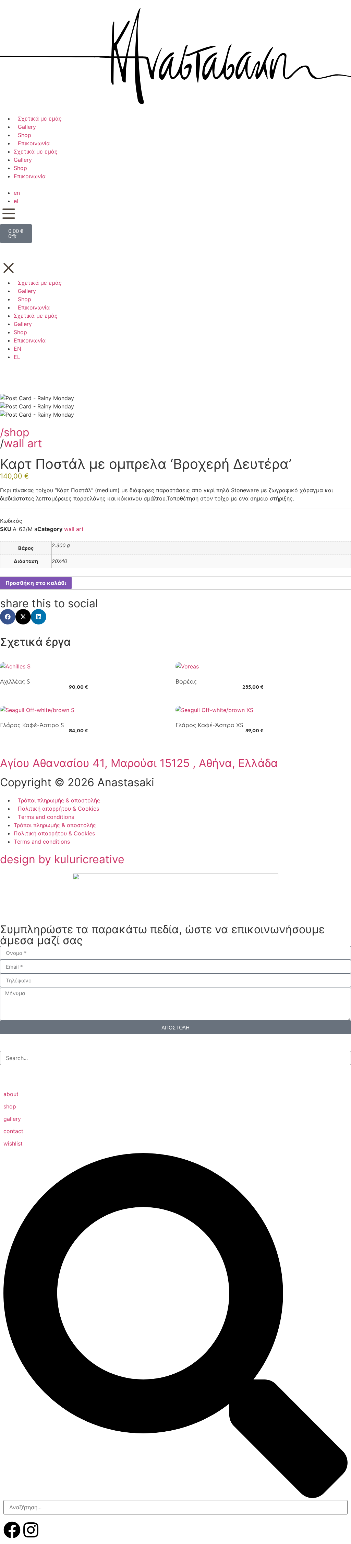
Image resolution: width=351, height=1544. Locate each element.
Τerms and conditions (46, 816)
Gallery (27, 126)
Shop (24, 135)
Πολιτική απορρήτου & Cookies (58, 808)
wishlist (13, 1143)
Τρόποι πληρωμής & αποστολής (59, 800)
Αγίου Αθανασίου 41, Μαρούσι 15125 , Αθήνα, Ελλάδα (139, 763)
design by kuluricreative (62, 859)
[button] (7, 616)
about (11, 1094)
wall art (23, 443)
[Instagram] (30, 1530)
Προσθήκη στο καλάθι (35, 582)
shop (9, 1106)
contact (13, 1131)
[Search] (6, 1072)
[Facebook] (12, 1530)
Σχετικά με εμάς (40, 118)
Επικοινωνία (34, 143)
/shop (14, 432)
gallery (12, 1118)
